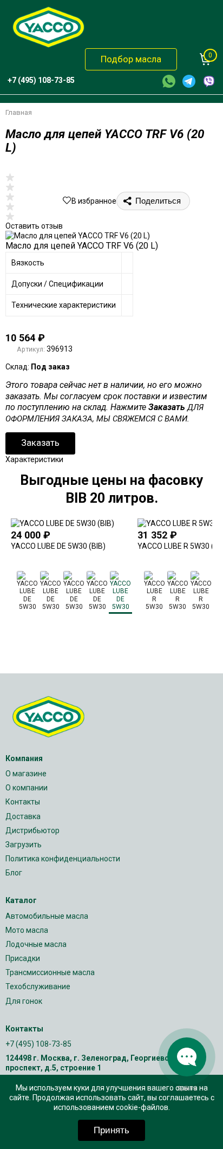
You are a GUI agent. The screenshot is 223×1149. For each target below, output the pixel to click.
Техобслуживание (37, 986)
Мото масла (26, 930)
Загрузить (23, 844)
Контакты (22, 801)
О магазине (26, 773)
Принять (111, 1130)
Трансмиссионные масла (50, 972)
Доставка (23, 816)
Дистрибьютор (32, 830)
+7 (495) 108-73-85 (38, 1044)
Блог (13, 872)
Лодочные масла (36, 944)
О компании (26, 787)
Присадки (22, 958)
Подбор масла (131, 59)
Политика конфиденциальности (62, 858)
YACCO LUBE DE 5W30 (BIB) (58, 546)
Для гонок (23, 1001)
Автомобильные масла (46, 916)
